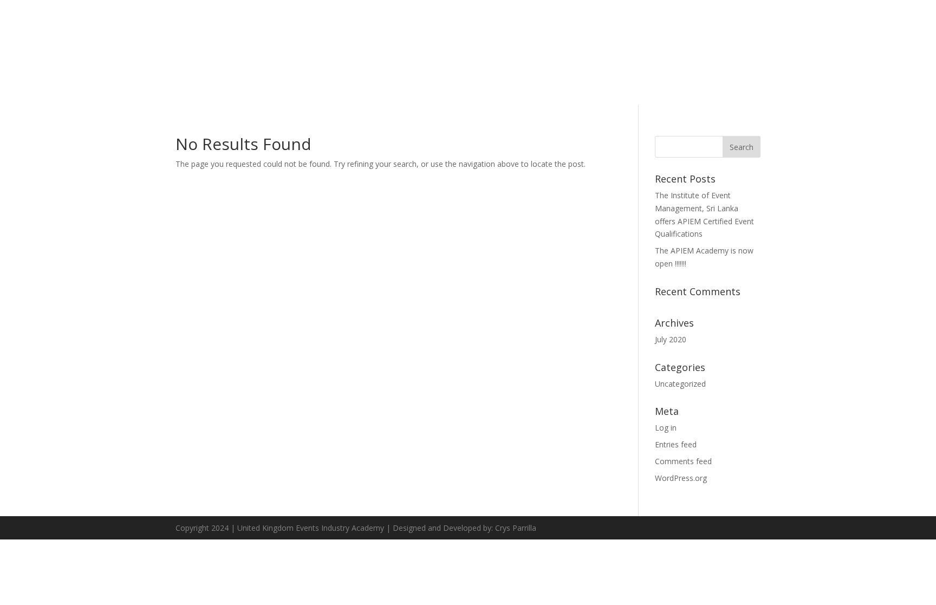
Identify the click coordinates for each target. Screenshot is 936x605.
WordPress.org (681, 478)
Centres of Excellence (893, 38)
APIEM (707, 38)
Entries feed (676, 444)
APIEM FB (920, 82)
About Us (512, 38)
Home (473, 38)
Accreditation (658, 38)
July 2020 (670, 339)
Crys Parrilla (515, 528)
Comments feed (683, 461)
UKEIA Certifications (580, 38)
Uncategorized (680, 384)
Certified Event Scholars (789, 38)
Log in (666, 427)
